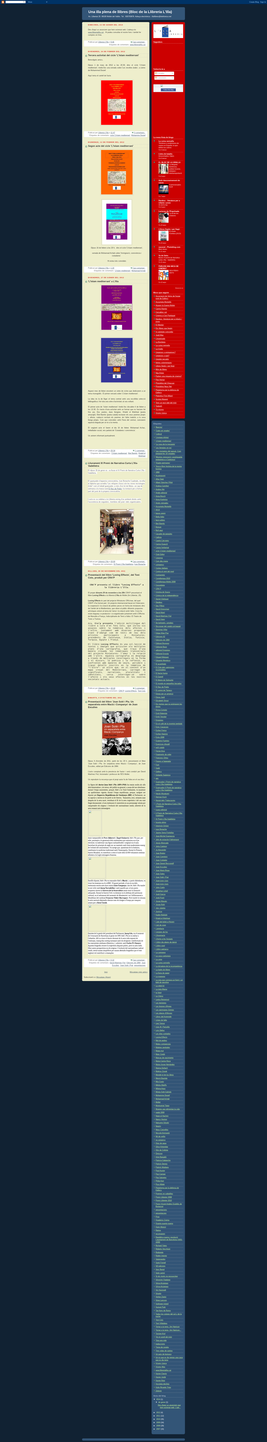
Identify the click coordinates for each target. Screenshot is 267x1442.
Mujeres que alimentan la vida (168, 1109)
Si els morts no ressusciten (167, 1276)
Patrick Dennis (161, 1164)
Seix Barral (160, 1270)
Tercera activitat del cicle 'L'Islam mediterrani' (113, 55)
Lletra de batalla (165, 154)
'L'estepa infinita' (162, 438)
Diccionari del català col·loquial (168, 626)
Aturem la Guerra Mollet (165, 305)
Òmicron (159, 1154)
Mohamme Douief (138, 135)
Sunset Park (161, 1307)
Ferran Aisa (160, 751)
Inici (106, 972)
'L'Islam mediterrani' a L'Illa (103, 281)
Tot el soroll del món (164, 1337)
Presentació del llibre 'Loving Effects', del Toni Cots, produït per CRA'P (113, 576)
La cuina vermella (166, 141)
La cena (159, 959)
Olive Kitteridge (162, 1147)
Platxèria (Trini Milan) (164, 396)
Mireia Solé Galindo (163, 1092)
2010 (158, 1419)
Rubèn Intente (161, 1256)
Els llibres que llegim (164, 328)
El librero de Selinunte (164, 680)
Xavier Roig (160, 1381)
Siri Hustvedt (161, 1290)
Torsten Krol (160, 1334)
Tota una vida (161, 1340)
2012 (158, 1413)
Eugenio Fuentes (162, 741)
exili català (160, 748)
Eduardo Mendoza (163, 661)
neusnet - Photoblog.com (169, 247)
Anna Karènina (161, 500)
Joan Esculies (161, 867)
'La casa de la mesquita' (165, 444)
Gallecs (159, 772)
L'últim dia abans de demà (166, 942)
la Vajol (158, 993)
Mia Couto (160, 1082)
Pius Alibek (160, 1184)
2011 (158, 1416)
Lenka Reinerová (162, 1000)
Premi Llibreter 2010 (164, 1201)
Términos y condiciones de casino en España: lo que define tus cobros (169, 145)
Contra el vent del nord (165, 571)
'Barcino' (159, 427)
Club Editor (160, 554)
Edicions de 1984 (133, 963)
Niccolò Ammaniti (163, 1133)
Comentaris (161, 78)
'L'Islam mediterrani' (122, 271)
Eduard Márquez (162, 657)
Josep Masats (161, 901)
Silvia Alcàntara (162, 1283)
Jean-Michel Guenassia (165, 836)
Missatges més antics (139, 972)
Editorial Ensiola (162, 654)
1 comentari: (140, 451)
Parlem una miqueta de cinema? (169, 376)
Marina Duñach (162, 1068)
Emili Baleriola (161, 713)
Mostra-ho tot (179, 288)
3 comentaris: (139, 133)
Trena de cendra (162, 1347)
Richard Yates (161, 1246)
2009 (158, 1423)
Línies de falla (161, 1020)
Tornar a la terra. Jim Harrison (168, 1327)
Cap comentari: (139, 42)
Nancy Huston (161, 1119)
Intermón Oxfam (162, 826)
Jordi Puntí (160, 898)
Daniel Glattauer (162, 599)
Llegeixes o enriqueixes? (165, 352)
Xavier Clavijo (161, 1374)
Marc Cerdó (160, 1054)
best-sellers (160, 520)
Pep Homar (160, 380)
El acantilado (161, 664)
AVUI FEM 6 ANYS (173, 272)
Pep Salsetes (161, 1178)
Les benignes (161, 1003)
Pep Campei (160, 1174)
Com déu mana (162, 561)
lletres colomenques (164, 363)
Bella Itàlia (160, 517)
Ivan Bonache (139, 564)
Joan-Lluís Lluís (162, 884)
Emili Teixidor (161, 717)
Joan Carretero (161, 857)
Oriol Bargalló (161, 1157)
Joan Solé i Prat (126, 965)
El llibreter (160, 325)
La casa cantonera (163, 956)
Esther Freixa (161, 730)
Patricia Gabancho (163, 1160)
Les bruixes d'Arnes (163, 1006)
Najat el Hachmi (162, 1116)
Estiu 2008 (160, 737)
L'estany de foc (162, 932)
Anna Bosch (160, 496)
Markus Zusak (161, 1071)
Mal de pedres (161, 1041)
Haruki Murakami (162, 794)
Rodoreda (159, 1252)
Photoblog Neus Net (164, 387)
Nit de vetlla (160, 1136)
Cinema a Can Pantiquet (165, 316)
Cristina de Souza (163, 592)
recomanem (160, 1234)
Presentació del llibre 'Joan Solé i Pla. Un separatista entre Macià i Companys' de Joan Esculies (112, 704)
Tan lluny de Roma (163, 1311)
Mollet (158, 1102)
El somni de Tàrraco (164, 690)
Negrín (158, 1126)
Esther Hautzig (162, 734)
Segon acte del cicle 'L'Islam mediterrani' (110, 146)
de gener (162, 1402)
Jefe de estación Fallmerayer (167, 840)
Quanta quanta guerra (164, 1224)
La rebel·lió (160, 986)
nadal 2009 (160, 1112)
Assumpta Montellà (163, 302)
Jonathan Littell (162, 891)
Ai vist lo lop (163, 205)
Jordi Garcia (160, 894)
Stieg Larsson (161, 1300)
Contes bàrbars (162, 568)
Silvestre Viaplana (163, 1280)
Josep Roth (160, 905)
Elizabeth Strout (162, 701)
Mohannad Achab (138, 271)
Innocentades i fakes (166, 156)
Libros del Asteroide (163, 1017)
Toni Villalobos (161, 1323)
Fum (157, 765)
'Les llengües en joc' (164, 448)
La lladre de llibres (163, 970)
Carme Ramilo (161, 309)
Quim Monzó (161, 1227)
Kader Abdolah (161, 915)
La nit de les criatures (173, 214)
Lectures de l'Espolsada (169, 211)
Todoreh (159, 406)
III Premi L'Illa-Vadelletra (123, 564)
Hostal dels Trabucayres (165, 800)
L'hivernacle (160, 935)
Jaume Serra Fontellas (165, 833)
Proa (157, 1217)
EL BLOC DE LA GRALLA (169, 162)
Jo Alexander (161, 850)
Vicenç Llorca (161, 413)
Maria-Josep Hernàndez (165, 1065)
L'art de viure (161, 925)
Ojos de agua (161, 1143)
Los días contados (163, 1034)
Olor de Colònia (162, 1150)
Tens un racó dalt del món (166, 403)
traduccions (160, 1344)
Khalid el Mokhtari (163, 918)
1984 (158, 472)
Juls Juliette (160, 908)
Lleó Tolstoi (160, 1023)
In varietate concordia (164, 332)
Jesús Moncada (162, 843)
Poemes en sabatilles (164, 1194)
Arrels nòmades (162, 503)
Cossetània (160, 585)
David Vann (160, 619)
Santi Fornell (161, 1263)
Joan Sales (160, 874)
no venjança (160, 1140)
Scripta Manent (162, 399)
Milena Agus (160, 1089)
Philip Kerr (160, 1181)
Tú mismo (160, 410)
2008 (158, 1426)
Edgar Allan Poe (162, 633)
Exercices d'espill (163, 744)
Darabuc (159, 602)
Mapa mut (160, 1051)
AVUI (158, 510)
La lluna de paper (162, 973)
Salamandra (160, 1259)
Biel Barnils (132, 453)
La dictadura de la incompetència (169, 966)
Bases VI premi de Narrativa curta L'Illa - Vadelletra (169, 259)
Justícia (159, 912)
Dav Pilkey (160, 606)
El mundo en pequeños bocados (168, 684)
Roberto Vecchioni (163, 1249)
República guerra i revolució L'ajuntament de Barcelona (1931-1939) (169, 1239)
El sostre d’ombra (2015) (175, 232)
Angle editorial (161, 493)
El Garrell (159, 677)
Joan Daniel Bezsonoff (165, 864)
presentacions (139, 965)
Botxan (158, 527)
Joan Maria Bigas (163, 870)
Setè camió (160, 1273)
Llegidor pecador (162, 359)
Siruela (158, 1294)
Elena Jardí (160, 697)
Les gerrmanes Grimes (165, 1010)
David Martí (160, 613)
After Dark (160, 479)
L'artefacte (160, 929)
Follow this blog (168, 90)
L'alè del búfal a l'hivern (165, 922)
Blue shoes (163, 249)
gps (157, 778)
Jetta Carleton (161, 846)
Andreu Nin (160, 489)
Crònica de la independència (167, 596)
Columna (159, 558)
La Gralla (159, 349)
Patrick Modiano (162, 1167)
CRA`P (121, 691)
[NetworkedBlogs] (168, 86)
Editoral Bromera (162, 643)
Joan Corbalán (161, 860)
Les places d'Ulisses (164, 1013)
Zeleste (159, 1391)
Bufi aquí (159, 530)
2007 (158, 1429)
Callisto (159, 537)
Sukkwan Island (162, 1304)
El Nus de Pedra (115, 489)
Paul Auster (160, 1171)
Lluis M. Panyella (163, 1027)
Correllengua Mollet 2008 (165, 582)
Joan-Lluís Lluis (162, 881)
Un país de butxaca (163, 1354)
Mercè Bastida (161, 1078)
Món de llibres (161, 369)
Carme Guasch (162, 544)
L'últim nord (160, 946)
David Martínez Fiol (117, 963)
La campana (160, 953)
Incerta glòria (161, 822)
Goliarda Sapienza (163, 775)
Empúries (159, 720)
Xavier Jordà (161, 1377)
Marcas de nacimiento (164, 1058)
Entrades (160, 73)
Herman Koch (161, 797)
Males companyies (163, 1044)
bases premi (160, 513)
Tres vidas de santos (164, 1351)
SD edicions (160, 1266)
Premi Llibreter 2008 (164, 1197)
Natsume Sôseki (162, 1123)
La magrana (160, 977)
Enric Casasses (162, 727)
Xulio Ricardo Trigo (163, 1387)
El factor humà (161, 673)
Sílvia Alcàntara (162, 1287)
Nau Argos (160, 373)
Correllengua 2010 (163, 578)
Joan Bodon (160, 853)
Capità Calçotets (162, 541)
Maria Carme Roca (163, 1061)
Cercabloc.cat (161, 312)
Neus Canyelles (162, 1130)
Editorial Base (161, 647)
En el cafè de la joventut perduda (169, 724)
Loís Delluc (160, 1030)
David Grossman (162, 609)
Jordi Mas (160, 335)
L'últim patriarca (162, 949)
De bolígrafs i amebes (164, 623)
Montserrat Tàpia (162, 1106)
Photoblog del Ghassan (165, 383)
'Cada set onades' (163, 431)
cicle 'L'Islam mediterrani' (120, 135)
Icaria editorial (161, 810)
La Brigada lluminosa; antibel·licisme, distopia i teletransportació (175, 169)
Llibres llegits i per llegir (169, 229)
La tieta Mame (161, 989)
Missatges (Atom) (103, 977)
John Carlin (160, 888)
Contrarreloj (160, 575)
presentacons (161, 1213)
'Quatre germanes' (163, 463)
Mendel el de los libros (165, 1075)
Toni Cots (141, 691)
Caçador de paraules (164, 534)
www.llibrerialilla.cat (96, 32)
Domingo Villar (161, 630)
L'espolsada (160, 339)
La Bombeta (160, 342)
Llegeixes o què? (162, 356)
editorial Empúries (163, 650)
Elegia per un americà (164, 694)
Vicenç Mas (160, 1367)
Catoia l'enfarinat (162, 548)
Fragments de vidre (163, 755)
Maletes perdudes (163, 1047)
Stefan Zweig (161, 1297)
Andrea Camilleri (162, 486)
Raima (158, 1230)
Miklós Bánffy (161, 1085)
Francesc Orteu (162, 758)
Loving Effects (131, 691)
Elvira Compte (161, 710)
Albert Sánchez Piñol (164, 482)
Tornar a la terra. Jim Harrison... (168, 1330)
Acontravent (160, 476)
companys (160, 565)
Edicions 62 (160, 637)
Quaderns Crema (162, 1220)
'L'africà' (159, 434)
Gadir (158, 768)
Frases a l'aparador (163, 761)
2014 (158, 1399)
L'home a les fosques (164, 939)
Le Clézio (159, 996)
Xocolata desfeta (162, 1384)
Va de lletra (163, 256)
